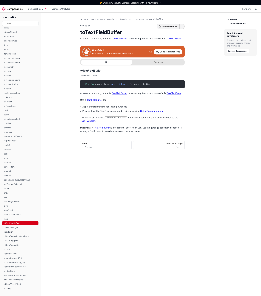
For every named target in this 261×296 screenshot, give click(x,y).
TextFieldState (174, 38)
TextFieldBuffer (119, 38)
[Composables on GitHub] (256, 9)
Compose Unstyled (61, 9)
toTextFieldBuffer (91, 70)
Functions (138, 19)
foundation (9, 17)
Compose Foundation (108, 19)
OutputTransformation (151, 111)
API (106, 62)
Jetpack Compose (88, 19)
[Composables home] (12, 9)
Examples (158, 62)
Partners (246, 9)
